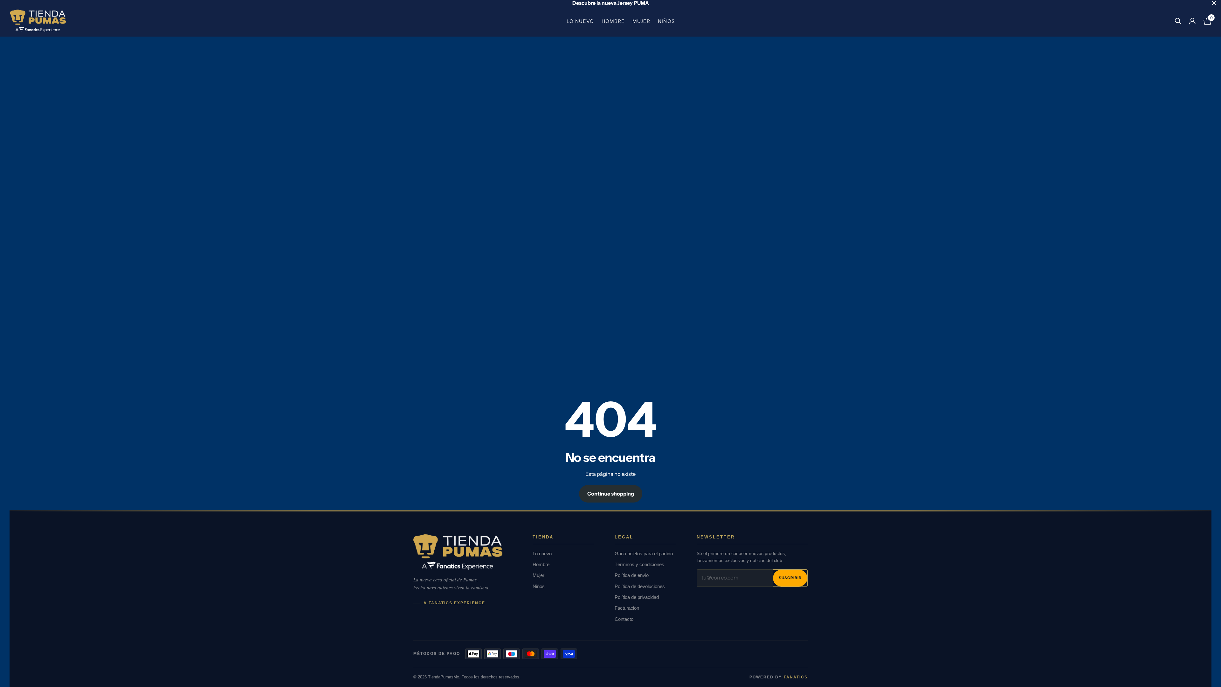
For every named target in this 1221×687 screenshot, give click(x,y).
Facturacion (627, 608)
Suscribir (790, 577)
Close (1214, 3)
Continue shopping (610, 493)
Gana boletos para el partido (644, 553)
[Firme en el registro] (1192, 21)
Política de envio (632, 575)
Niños (666, 21)
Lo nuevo (580, 21)
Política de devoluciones (640, 586)
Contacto (624, 619)
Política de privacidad (637, 597)
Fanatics (796, 677)
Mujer (641, 21)
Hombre (613, 21)
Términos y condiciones (639, 564)
